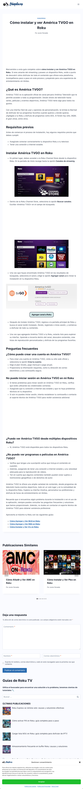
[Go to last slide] (6, 573)
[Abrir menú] (78, 4)
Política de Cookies (30, 786)
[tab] (37, 598)
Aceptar (41, 782)
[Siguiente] (76, 573)
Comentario (9, 627)
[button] (80, 762)
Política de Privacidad (43, 786)
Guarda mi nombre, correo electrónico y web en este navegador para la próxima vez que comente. (40, 663)
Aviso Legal (55, 786)
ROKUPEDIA (41, 18)
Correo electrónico (52, 656)
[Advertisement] (41, 53)
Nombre (8, 656)
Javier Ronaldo (43, 33)
